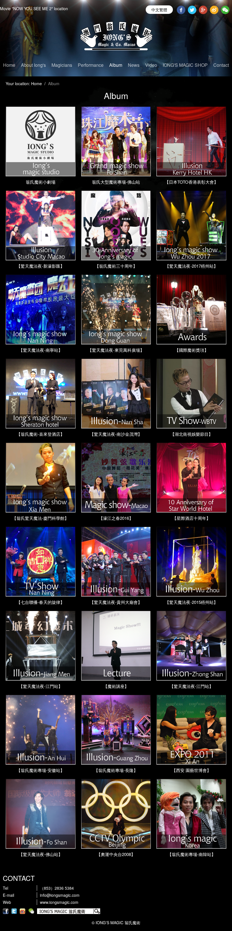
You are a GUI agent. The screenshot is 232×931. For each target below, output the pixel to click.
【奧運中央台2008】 (115, 854)
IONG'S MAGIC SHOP (185, 65)
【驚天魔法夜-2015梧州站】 (191, 602)
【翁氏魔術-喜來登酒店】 (40, 434)
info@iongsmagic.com (60, 895)
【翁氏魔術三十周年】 (116, 266)
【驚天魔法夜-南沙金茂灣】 (116, 434)
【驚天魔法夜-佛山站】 (41, 854)
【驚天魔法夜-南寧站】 (41, 350)
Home (9, 65)
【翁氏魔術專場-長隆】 (116, 770)
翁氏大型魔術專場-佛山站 (116, 182)
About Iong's (33, 65)
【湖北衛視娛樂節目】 (191, 434)
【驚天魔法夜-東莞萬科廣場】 (116, 350)
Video (151, 65)
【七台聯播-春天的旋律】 (40, 602)
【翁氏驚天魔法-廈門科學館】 (40, 518)
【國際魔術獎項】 (192, 350)
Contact (221, 65)
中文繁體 (159, 9)
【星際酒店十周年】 (191, 518)
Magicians (61, 65)
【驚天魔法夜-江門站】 (41, 686)
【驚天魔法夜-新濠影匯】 (40, 266)
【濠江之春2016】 (116, 518)
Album (115, 65)
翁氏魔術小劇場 (40, 182)
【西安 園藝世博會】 (191, 770)
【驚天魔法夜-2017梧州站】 (191, 266)
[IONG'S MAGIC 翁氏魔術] (116, 38)
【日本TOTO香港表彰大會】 (191, 182)
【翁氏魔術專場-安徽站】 (40, 770)
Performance (91, 65)
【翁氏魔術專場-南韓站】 (191, 854)
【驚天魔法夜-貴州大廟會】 (116, 602)
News (133, 65)
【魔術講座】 (116, 686)
